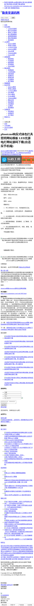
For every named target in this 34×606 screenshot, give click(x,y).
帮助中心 (7, 117)
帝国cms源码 (12, 45)
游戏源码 (7, 57)
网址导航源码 (12, 38)
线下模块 (11, 81)
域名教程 (11, 102)
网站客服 (4, 585)
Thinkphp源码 (12, 53)
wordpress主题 (12, 47)
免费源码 (11, 70)
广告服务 (22, 557)
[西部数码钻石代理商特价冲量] (11, 154)
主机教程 (11, 104)
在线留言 (11, 113)
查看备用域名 (15, 8)
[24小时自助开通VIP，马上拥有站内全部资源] (16, 152)
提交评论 (3, 405)
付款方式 (27, 559)
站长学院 (7, 85)
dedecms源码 (12, 43)
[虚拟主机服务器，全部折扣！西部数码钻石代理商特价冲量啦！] (17, 421)
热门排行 (4, 429)
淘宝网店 (11, 111)
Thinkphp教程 (12, 98)
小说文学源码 (12, 28)
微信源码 (7, 68)
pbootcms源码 (12, 49)
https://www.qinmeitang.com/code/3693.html (13, 293)
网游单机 (11, 58)
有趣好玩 (11, 75)
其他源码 (11, 40)
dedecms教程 (12, 87)
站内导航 (14, 559)
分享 (6, 270)
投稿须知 (21, 559)
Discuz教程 (11, 94)
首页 (5, 25)
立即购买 (27, 267)
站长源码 (7, 27)
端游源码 (11, 62)
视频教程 (7, 83)
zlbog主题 (11, 51)
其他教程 (11, 107)
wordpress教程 (12, 90)
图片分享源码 (12, 30)
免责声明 (10, 557)
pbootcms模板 (5, 288)
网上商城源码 (12, 34)
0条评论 (30, 151)
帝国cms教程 (12, 89)
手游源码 (11, 60)
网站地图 (8, 559)
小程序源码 (11, 72)
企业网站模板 (22, 288)
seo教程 (10, 105)
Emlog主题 (11, 55)
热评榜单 (4, 468)
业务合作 (10, 585)
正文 (5, 129)
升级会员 (21, 267)
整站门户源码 (12, 32)
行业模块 (11, 79)
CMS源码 (7, 125)
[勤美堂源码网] (10, 12)
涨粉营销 (11, 74)
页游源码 (11, 64)
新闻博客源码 (12, 36)
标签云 (3, 542)
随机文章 (4, 498)
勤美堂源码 (13, 151)
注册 (5, 8)
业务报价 (16, 557)
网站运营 (11, 100)
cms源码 (7, 42)
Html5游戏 (11, 66)
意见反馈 (28, 557)
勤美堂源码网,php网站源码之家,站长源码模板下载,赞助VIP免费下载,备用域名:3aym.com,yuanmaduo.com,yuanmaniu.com (18, 4)
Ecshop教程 (11, 96)
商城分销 (11, 77)
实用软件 (7, 109)
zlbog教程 (11, 92)
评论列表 (4, 407)
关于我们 (11, 115)
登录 (9, 8)
